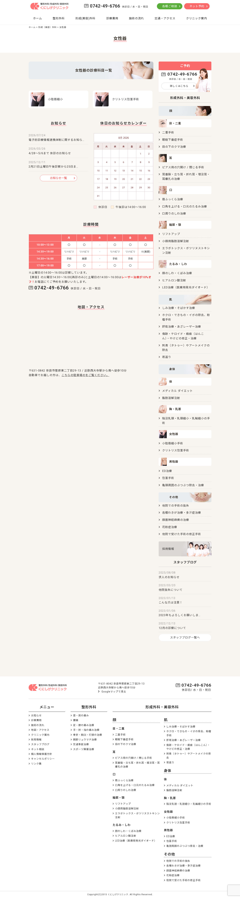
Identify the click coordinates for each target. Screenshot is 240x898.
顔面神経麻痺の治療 (175, 520)
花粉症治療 (169, 527)
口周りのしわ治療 (174, 213)
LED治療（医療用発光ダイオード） (186, 287)
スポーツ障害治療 (83, 749)
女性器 (168, 811)
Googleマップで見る (114, 691)
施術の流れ (136, 18)
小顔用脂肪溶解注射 (175, 241)
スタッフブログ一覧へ (185, 637)
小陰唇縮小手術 (172, 443)
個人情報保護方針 (41, 754)
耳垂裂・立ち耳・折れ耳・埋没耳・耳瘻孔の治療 (186, 177)
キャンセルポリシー (43, 758)
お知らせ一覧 (58, 178)
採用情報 (168, 549)
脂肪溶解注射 (171, 398)
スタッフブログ (40, 744)
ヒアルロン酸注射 (174, 280)
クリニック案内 (196, 18)
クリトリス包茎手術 (175, 450)
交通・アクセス (165, 18)
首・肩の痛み (81, 715)
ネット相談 (37, 749)
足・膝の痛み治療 (83, 725)
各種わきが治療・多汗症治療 (181, 512)
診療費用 (112, 18)
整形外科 (59, 18)
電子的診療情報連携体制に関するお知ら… (56, 140)
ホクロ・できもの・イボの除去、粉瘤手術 (186, 317)
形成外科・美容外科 (162, 707)
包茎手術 (168, 478)
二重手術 (168, 132)
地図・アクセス (40, 729)
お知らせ (36, 715)
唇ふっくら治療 (172, 199)
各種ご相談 (169, 6)
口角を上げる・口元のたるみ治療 (184, 206)
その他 (169, 854)
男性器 (168, 830)
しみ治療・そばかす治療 (178, 308)
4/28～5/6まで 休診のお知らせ (50, 153)
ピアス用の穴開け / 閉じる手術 (183, 167)
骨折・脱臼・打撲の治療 (87, 734)
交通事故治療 (81, 744)
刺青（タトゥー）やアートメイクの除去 (186, 348)
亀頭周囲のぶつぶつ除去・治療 (183, 485)
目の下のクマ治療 (174, 146)
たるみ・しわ (122, 825)
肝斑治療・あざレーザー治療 (181, 326)
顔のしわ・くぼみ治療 (177, 273)
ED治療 (167, 471)
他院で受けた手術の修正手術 (181, 534)
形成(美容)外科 (85, 18)
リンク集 (36, 763)
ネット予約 (196, 6)
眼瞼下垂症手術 (172, 139)
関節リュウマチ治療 (85, 739)
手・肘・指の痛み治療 (86, 729)
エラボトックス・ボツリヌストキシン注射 (186, 250)
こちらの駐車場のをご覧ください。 (85, 375)
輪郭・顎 (119, 797)
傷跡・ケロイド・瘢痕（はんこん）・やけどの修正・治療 (183, 336)
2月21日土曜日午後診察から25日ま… (53, 166)
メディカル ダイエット (177, 390)
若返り (166, 357)
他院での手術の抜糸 (175, 505)
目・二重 (119, 728)
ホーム (37, 18)
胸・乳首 (170, 798)
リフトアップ (171, 234)
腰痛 (75, 720)
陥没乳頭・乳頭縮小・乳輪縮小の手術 (186, 421)
